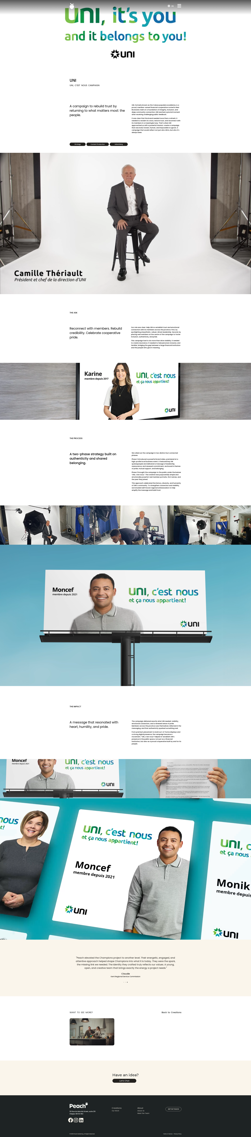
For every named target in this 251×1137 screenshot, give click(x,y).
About (140, 1108)
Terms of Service (168, 1134)
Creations (117, 1108)
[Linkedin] (81, 1120)
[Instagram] (75, 1120)
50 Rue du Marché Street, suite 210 (82, 1111)
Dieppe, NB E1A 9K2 (76, 1114)
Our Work (115, 1111)
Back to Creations (171, 1012)
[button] (72, 967)
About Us (140, 1111)
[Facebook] (70, 1120)
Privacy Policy (177, 1134)
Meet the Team (143, 1113)
